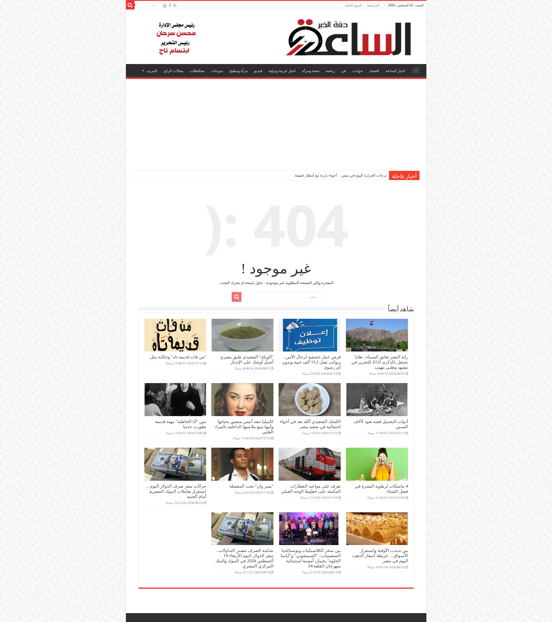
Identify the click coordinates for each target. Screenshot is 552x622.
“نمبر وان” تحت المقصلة (251, 486)
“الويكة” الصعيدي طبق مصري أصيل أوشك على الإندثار (246, 359)
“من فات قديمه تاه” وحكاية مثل (178, 357)
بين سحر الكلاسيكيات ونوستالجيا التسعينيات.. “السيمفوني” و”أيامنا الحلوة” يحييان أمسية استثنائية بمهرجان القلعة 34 (311, 558)
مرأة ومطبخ (238, 71)
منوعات (217, 71)
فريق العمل (353, 5)
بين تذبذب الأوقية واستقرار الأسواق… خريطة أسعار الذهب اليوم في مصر (380, 555)
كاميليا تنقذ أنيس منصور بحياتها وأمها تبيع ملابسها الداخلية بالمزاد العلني (243, 426)
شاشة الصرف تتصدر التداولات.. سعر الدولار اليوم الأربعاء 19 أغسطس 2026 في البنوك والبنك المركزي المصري (244, 558)
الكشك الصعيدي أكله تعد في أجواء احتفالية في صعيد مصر (310, 424)
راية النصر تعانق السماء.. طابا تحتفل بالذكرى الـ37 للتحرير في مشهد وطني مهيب (379, 362)
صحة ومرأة (310, 71)
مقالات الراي (173, 71)
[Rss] (175, 5)
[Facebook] (170, 5)
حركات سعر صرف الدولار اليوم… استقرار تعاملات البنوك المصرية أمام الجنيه (176, 491)
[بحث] (130, 5)
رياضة (330, 71)
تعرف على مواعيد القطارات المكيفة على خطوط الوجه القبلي (311, 489)
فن (343, 71)
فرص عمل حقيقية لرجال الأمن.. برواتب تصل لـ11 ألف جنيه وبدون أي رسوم (311, 362)
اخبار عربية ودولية (282, 71)
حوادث (357, 71)
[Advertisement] (276, 122)
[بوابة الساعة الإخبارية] (276, 37)
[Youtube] (164, 5)
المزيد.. (151, 71)
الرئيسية (373, 5)
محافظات (197, 71)
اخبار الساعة (395, 71)
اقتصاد (374, 71)
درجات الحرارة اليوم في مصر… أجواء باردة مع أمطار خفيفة (341, 175)
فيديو (258, 71)
